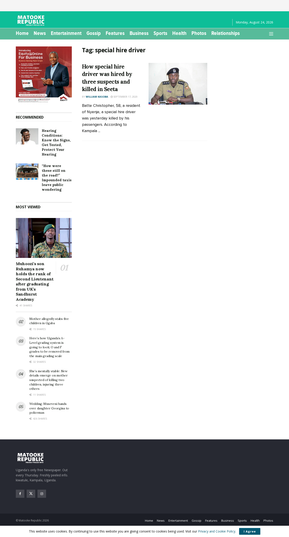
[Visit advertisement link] (44, 74)
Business (139, 33)
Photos (198, 33)
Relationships (225, 33)
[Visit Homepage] (31, 20)
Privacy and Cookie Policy (216, 531)
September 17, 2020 (125, 96)
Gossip (93, 33)
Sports (160, 33)
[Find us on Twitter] (31, 494)
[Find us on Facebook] (20, 494)
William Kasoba (97, 96)
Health (179, 33)
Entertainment (66, 33)
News (40, 33)
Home (22, 33)
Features (115, 33)
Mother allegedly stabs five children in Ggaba (49, 321)
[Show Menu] (271, 33)
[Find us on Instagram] (41, 494)
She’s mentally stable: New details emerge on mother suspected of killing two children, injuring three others (48, 380)
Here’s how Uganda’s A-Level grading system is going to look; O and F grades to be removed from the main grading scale (49, 347)
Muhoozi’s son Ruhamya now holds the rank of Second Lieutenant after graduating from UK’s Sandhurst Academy (35, 281)
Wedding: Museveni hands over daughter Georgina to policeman (49, 408)
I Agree (250, 531)
